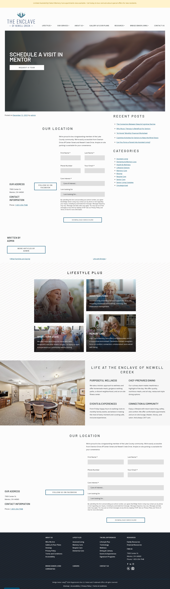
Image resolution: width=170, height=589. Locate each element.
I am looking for (67, 189)
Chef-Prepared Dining (142, 380)
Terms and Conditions (53, 554)
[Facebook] (127, 564)
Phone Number (66, 166)
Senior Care (120, 179)
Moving (119, 173)
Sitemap (48, 548)
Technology (104, 545)
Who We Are (50, 542)
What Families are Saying (20, 259)
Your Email (89, 166)
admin (33, 115)
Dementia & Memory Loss (126, 162)
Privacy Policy (50, 551)
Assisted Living (122, 159)
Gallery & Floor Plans (99, 26)
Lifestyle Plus (105, 542)
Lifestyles (46, 26)
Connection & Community (143, 403)
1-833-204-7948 (21, 205)
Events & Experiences (103, 403)
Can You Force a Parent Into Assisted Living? (133, 142)
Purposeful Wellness (103, 380)
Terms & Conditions (100, 586)
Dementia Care (78, 551)
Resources (119, 26)
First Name (65, 153)
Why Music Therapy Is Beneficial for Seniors (133, 128)
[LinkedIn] (130, 564)
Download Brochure (82, 220)
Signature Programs (107, 557)
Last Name (89, 153)
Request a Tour (27, 68)
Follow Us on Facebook (45, 186)
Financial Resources (134, 545)
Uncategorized (122, 185)
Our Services (62, 26)
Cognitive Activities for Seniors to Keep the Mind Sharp (137, 138)
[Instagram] (133, 564)
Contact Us (159, 26)
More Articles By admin (26, 249)
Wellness (103, 548)
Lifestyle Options (123, 168)
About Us (79, 26)
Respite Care (121, 176)
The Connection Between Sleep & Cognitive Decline (135, 124)
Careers (76, 566)
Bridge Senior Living (138, 26)
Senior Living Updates (125, 182)
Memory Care (121, 170)
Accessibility (50, 557)
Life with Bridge (99, 259)
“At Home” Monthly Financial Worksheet (131, 133)
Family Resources (133, 542)
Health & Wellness (123, 165)
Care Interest (66, 178)
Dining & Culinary (106, 551)
